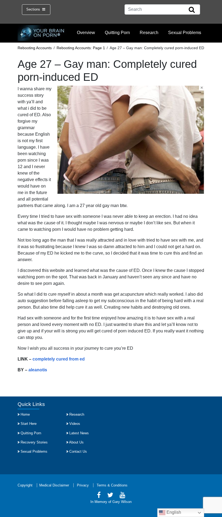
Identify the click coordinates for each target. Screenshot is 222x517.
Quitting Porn (117, 32)
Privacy (83, 485)
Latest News (79, 433)
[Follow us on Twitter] (110, 495)
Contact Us (78, 451)
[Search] (191, 10)
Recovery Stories (34, 442)
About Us (76, 442)
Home (25, 414)
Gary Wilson (122, 502)
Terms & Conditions (112, 485)
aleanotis (37, 370)
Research (149, 32)
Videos (74, 424)
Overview (86, 32)
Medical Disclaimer (54, 485)
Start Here (29, 424)
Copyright (25, 485)
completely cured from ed (58, 359)
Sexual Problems (184, 32)
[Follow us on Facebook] (98, 495)
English (173, 512)
